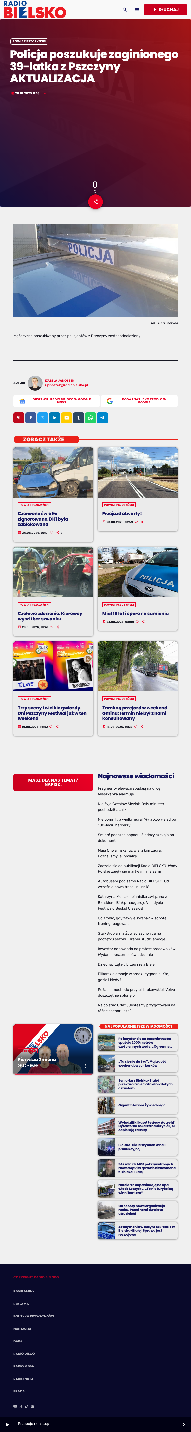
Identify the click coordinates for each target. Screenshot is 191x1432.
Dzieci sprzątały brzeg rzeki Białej (127, 964)
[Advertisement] (95, 138)
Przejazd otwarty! (122, 514)
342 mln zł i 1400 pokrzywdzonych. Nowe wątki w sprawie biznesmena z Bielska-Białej (147, 1168)
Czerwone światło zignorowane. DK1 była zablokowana (43, 519)
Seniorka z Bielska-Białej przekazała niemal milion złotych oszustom (145, 1084)
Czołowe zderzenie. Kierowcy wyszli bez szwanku (50, 616)
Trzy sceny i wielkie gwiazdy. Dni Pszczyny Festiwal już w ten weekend (52, 713)
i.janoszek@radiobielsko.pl (66, 385)
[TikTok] (27, 1407)
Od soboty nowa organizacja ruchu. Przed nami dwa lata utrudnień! (141, 1210)
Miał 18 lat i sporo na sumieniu (135, 614)
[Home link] (35, 9)
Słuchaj (165, 10)
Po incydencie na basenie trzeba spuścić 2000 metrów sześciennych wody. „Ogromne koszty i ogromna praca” (144, 1044)
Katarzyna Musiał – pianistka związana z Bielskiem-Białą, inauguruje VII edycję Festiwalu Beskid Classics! (132, 902)
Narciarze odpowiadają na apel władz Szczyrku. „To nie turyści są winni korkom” (145, 1189)
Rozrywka (28, 1051)
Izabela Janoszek (60, 381)
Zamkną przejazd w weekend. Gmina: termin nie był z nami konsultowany (135, 713)
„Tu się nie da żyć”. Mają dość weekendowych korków (142, 1063)
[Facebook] (38, 1407)
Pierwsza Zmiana (37, 1060)
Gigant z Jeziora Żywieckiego (141, 1105)
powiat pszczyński (29, 41)
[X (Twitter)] (21, 1407)
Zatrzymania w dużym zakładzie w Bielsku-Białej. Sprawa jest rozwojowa (146, 1231)
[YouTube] (15, 1407)
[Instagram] (32, 1407)
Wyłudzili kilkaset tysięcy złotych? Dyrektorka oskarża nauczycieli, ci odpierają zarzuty (146, 1126)
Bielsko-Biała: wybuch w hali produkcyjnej (141, 1147)
